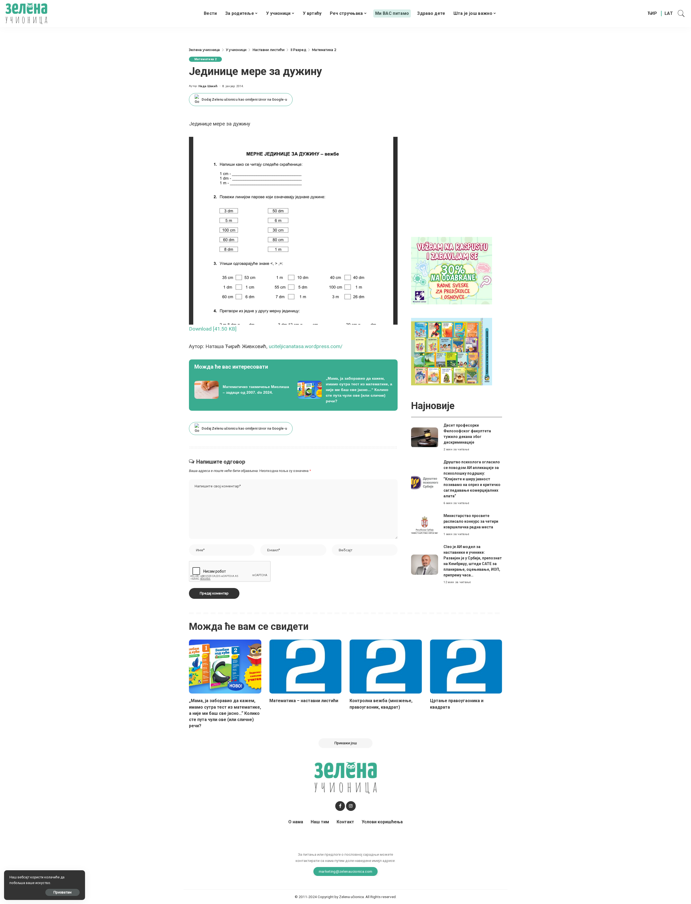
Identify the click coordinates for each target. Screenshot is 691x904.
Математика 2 (205, 59)
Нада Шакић (208, 86)
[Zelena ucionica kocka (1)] (451, 270)
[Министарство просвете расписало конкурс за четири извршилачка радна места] (424, 525)
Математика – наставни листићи (303, 700)
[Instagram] (351, 806)
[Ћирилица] (652, 13)
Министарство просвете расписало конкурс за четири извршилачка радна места (470, 521)
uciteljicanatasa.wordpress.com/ (306, 346)
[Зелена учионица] (26, 13)
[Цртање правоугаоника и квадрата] (466, 667)
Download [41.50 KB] (212, 329)
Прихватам (62, 892)
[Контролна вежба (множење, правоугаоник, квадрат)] (386, 667)
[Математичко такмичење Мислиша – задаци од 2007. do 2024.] (241, 390)
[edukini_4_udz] (451, 351)
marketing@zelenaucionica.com (345, 871)
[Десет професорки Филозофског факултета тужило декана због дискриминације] (424, 437)
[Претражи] (681, 13)
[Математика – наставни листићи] (305, 667)
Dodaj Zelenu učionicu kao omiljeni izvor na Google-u (244, 99)
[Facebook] (340, 806)
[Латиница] (669, 13)
